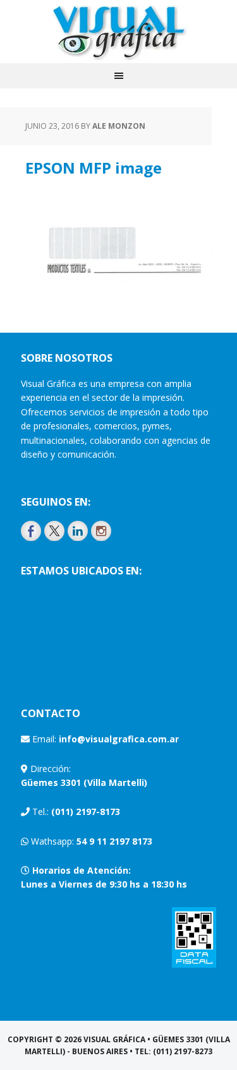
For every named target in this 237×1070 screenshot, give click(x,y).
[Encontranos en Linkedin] (78, 531)
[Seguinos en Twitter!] (54, 531)
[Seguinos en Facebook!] (31, 531)
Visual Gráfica (119, 31)
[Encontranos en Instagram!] (101, 531)
